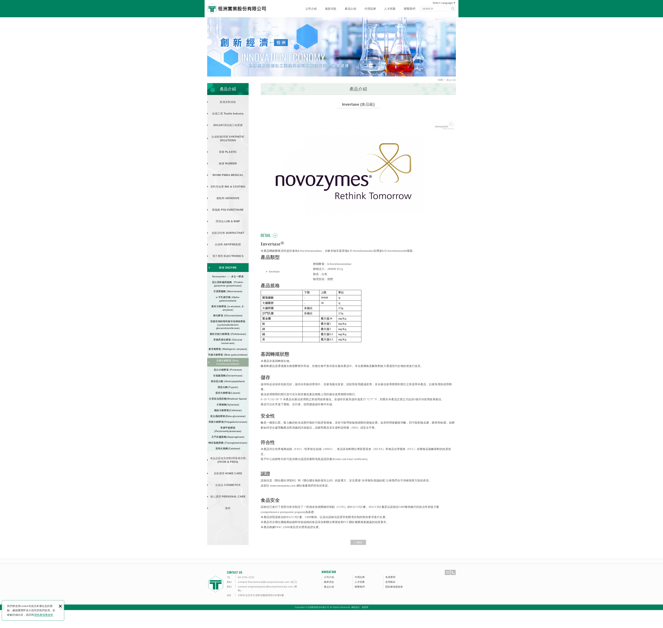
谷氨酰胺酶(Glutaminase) (227, 375)
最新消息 (331, 8)
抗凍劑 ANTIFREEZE (228, 244)
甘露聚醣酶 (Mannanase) (227, 291)
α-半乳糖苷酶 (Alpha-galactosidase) (228, 299)
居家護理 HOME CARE (228, 473)
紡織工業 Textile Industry (228, 113)
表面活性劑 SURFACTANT (228, 232)
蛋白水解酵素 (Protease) (228, 369)
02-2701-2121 (246, 577)
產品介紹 (350, 8)
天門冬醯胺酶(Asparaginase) (227, 436)
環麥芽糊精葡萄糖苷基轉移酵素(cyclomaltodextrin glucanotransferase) (227, 324)
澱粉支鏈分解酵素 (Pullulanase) (228, 334)
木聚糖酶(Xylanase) (228, 404)
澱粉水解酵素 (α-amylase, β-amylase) (227, 308)
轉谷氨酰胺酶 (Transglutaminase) (228, 442)
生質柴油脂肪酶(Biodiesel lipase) (228, 398)
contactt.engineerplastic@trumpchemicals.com (265, 586)
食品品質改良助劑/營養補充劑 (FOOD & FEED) (228, 460)
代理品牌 (370, 8)
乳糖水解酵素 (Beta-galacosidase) (228, 354)
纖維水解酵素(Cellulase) (228, 410)
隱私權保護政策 (43, 614)
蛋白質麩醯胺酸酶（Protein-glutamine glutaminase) (228, 284)
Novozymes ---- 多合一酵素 (228, 276)
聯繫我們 (409, 8)
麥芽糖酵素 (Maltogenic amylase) (228, 349)
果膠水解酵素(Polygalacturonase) (228, 421)
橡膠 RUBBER (228, 163)
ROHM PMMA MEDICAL (228, 175)
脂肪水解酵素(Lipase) (227, 392)
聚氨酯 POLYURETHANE (227, 209)
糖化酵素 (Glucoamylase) (228, 315)
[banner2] (331, 45)
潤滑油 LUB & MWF (228, 221)
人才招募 (390, 8)
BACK (359, 542)
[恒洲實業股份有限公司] (236, 8)
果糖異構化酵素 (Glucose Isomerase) (227, 341)
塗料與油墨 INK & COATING (228, 186)
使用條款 (390, 582)
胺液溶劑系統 (228, 101)
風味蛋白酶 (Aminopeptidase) (228, 381)
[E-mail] (447, 572)
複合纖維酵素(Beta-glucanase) (228, 416)
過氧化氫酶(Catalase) (227, 448)
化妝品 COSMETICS (228, 484)
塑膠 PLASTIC (228, 151)
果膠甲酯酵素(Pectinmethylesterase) (228, 429)
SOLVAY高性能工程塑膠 (228, 125)
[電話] (453, 572)
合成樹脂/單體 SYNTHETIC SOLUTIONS (227, 138)
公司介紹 (311, 8)
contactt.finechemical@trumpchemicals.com (264, 582)
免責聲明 (390, 577)
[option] (331, 45)
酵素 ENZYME (228, 267)
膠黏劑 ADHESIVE (228, 198)
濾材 (227, 508)
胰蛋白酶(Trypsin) (228, 387)
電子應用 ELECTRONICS (227, 256)
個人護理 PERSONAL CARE (228, 496)
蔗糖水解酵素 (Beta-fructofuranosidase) (227, 362)
